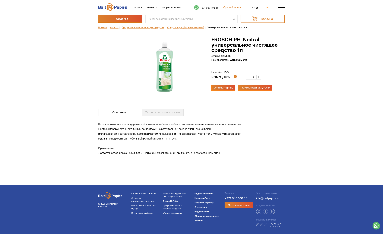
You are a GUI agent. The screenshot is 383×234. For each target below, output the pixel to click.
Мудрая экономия (171, 7)
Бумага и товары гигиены (143, 193)
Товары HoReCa (170, 201)
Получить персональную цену (255, 88)
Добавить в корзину (223, 88)
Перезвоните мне (239, 205)
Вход (255, 7)
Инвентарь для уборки (142, 213)
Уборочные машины (172, 213)
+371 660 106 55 (209, 7)
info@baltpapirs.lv (267, 198)
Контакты (152, 7)
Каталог (138, 7)
